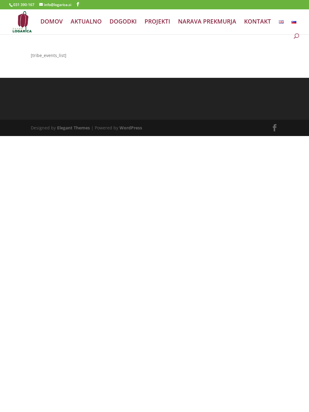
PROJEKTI (157, 22)
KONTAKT (257, 22)
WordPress (130, 128)
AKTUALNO (86, 22)
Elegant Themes (73, 128)
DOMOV (51, 22)
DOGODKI (123, 22)
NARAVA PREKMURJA (207, 22)
